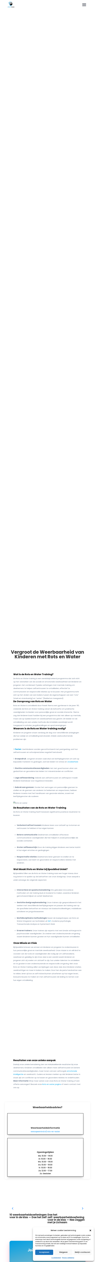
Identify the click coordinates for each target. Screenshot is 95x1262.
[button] (90, 1230)
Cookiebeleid (56, 1258)
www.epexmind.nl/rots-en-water (45, 1131)
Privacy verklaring (68, 1258)
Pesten (18, 749)
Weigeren (63, 1252)
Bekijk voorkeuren (82, 1252)
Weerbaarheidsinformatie (45, 1127)
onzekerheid (72, 762)
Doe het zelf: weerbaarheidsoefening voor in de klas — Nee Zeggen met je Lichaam (66, 1218)
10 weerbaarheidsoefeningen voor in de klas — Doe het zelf (28, 1216)
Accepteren (44, 1252)
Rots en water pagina (51, 1084)
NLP (49, 921)
